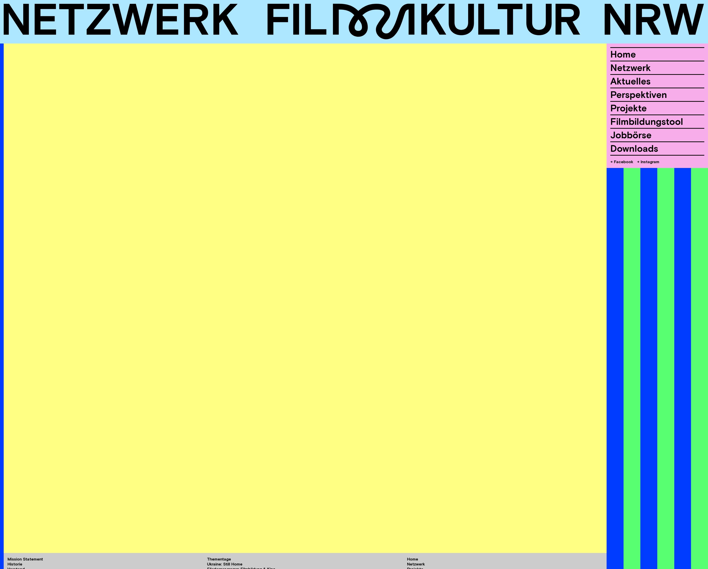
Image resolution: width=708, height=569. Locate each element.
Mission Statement (25, 559)
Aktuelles (630, 81)
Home (623, 54)
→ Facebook (621, 161)
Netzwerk (630, 67)
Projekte (628, 108)
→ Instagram (648, 161)
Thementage (219, 559)
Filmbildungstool (646, 121)
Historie (14, 564)
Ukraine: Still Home (224, 564)
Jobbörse (631, 135)
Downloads (634, 148)
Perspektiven (638, 94)
